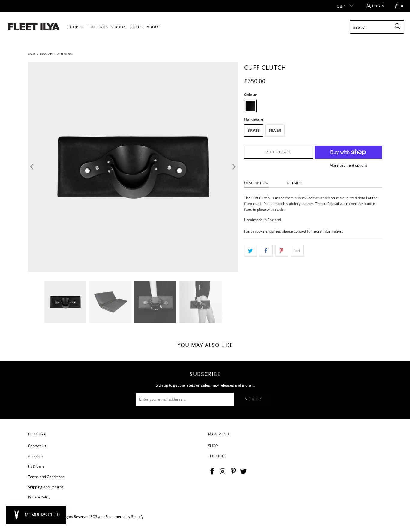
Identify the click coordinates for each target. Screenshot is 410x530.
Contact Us (37, 445)
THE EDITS (217, 456)
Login (378, 5)
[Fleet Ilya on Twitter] (243, 471)
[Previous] (32, 167)
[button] (76, 27)
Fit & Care (36, 466)
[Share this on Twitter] (250, 251)
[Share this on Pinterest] (281, 251)
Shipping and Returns (45, 486)
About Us (35, 456)
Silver (275, 130)
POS (93, 516)
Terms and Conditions (46, 476)
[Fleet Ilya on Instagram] (223, 471)
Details (294, 182)
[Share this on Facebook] (266, 251)
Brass (253, 130)
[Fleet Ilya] (34, 27)
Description (256, 182)
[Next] (233, 167)
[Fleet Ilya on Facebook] (212, 471)
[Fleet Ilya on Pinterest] (233, 471)
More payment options (348, 165)
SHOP (213, 445)
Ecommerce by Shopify (124, 516)
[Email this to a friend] (297, 251)
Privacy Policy (39, 497)
